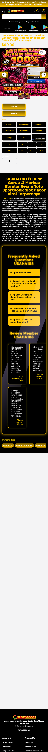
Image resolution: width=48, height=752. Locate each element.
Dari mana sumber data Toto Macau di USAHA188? (23, 309)
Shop (3, 11)
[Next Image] (44, 75)
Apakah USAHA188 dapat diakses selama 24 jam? (22, 297)
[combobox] (22, 16)
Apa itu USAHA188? (23, 272)
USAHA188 (6, 199)
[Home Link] (15, 11)
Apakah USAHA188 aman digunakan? (21, 320)
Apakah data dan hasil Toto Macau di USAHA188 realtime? (23, 283)
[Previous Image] (4, 75)
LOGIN (14, 114)
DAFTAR (14, 107)
